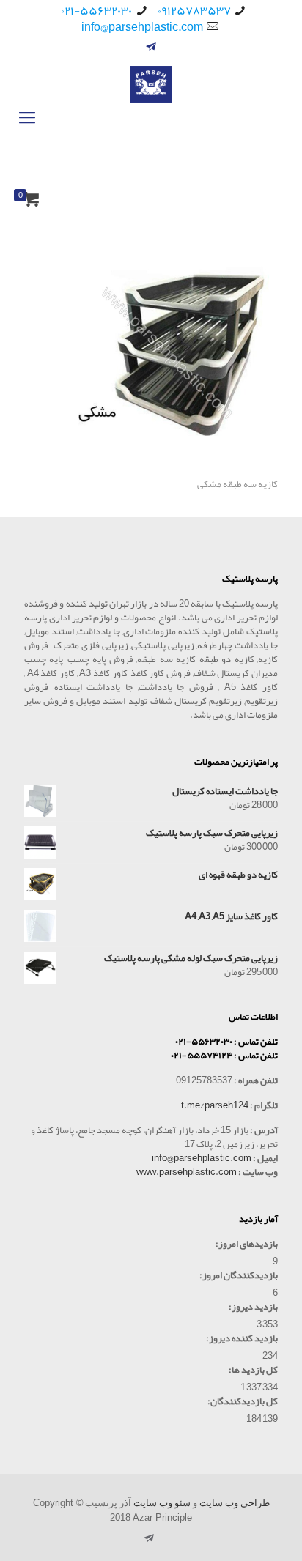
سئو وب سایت (162, 1502)
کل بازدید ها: (253, 1370)
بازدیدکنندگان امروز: (238, 1276)
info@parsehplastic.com (142, 27)
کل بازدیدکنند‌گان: (242, 1402)
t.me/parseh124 (214, 1105)
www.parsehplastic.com (186, 1172)
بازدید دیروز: (253, 1307)
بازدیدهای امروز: (247, 1244)
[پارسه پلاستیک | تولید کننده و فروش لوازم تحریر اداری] (151, 117)
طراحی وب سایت (234, 1502)
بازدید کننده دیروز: (242, 1339)
